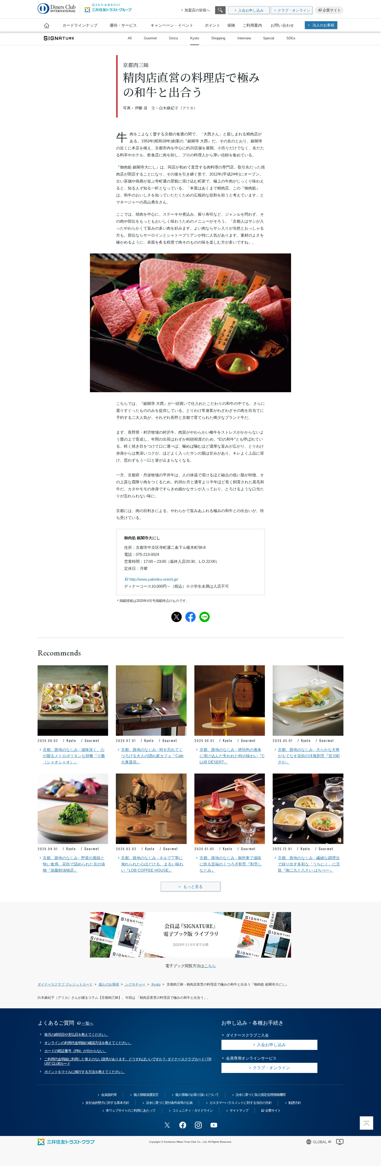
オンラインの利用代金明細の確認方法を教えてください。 (88, 1043)
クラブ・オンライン (294, 10)
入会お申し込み (251, 10)
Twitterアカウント (167, 1125)
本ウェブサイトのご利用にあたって (131, 1110)
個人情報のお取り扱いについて (197, 1095)
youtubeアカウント (214, 1125)
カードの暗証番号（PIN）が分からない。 (75, 1051)
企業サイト (332, 10)
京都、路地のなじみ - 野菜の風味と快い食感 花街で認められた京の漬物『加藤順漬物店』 (74, 864)
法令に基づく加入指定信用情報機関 (260, 1095)
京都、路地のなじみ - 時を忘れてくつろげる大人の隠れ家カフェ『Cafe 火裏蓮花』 (152, 755)
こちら (210, 966)
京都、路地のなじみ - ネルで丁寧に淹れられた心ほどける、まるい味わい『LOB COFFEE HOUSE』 (152, 864)
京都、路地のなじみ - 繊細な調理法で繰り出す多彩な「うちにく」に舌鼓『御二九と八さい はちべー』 (309, 864)
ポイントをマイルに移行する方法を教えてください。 (84, 1072)
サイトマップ (239, 1110)
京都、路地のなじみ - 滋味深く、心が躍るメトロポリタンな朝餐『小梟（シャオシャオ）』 (74, 755)
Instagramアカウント (198, 1125)
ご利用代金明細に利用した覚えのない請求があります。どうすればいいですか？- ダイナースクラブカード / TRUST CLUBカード (127, 1061)
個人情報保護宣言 (145, 1095)
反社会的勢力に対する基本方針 (107, 1103)
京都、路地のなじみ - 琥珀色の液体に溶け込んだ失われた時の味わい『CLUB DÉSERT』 (232, 755)
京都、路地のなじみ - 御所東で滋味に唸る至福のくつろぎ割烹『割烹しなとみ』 (231, 864)
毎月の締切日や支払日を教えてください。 (76, 1034)
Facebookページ (183, 1125)
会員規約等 (109, 1095)
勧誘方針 (294, 1103)
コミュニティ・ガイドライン (192, 1110)
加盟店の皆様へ (197, 10)
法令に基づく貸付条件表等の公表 (169, 1103)
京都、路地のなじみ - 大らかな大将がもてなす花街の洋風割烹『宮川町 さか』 (309, 755)
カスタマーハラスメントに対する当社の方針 (240, 1103)
